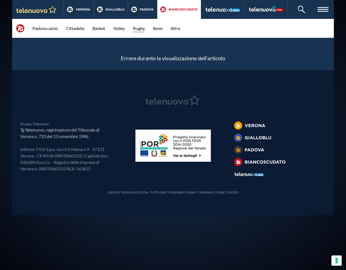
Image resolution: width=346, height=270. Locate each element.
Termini (205, 192)
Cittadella (75, 28)
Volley (119, 28)
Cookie (219, 192)
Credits (232, 192)
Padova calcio (45, 28)
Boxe (157, 28)
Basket (98, 28)
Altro (175, 28)
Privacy (192, 192)
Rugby (139, 28)
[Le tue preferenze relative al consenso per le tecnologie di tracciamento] (336, 260)
